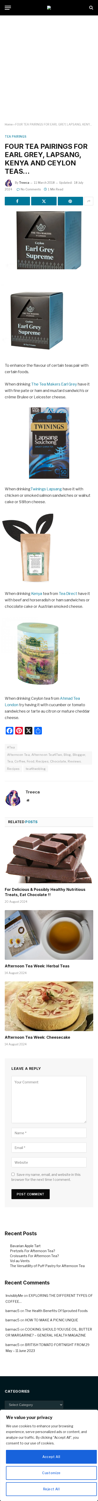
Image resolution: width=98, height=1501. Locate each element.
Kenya (36, 593)
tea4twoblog (36, 769)
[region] (49, 1455)
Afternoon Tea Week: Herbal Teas (37, 966)
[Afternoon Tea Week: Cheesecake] (49, 1006)
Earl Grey (69, 384)
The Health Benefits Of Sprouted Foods (56, 1311)
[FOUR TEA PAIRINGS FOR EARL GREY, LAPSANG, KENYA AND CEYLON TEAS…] (49, 240)
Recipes (13, 769)
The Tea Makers (45, 384)
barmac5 (12, 1311)
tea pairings (15, 136)
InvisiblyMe (14, 1295)
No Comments (31, 189)
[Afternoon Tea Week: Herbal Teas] (49, 935)
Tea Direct (68, 593)
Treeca (24, 182)
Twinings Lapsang (46, 489)
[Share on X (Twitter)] (43, 201)
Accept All (51, 1457)
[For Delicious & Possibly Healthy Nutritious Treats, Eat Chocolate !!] (49, 858)
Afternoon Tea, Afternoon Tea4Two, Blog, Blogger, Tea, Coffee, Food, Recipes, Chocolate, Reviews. (46, 758)
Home (9, 124)
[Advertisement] (49, 69)
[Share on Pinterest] (70, 201)
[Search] (90, 7)
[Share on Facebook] (17, 201)
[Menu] (8, 7)
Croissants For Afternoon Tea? (34, 1256)
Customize (51, 1473)
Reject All (51, 1489)
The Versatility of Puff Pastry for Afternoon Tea (47, 1266)
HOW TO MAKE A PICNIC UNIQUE (51, 1320)
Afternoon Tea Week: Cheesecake (37, 1037)
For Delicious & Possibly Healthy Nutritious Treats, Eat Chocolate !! (45, 892)
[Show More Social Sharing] (88, 201)
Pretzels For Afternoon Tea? (32, 1251)
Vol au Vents (20, 1261)
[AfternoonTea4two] (49, 7)
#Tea (11, 747)
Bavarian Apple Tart (25, 1246)
